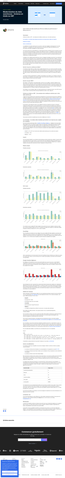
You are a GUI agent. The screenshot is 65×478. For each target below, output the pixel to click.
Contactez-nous (45, 3)
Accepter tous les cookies (9, 471)
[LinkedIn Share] (3, 411)
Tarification (32, 3)
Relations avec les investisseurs (33, 466)
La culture (32, 461)
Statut (41, 463)
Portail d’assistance (42, 462)
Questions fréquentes (42, 465)
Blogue (22, 459)
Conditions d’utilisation (34, 474)
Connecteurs (27, 3)
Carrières (32, 462)
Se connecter (52, 3)
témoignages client (24, 461)
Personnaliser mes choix (9, 474)
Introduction (14, 459)
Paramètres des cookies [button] (25, 474)
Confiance (41, 459)
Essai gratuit (59, 3)
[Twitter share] (5, 411)
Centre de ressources (25, 462)
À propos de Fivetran (34, 459)
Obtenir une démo (32, 443)
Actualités (23, 465)
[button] (6, 1)
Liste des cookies (44, 474)
